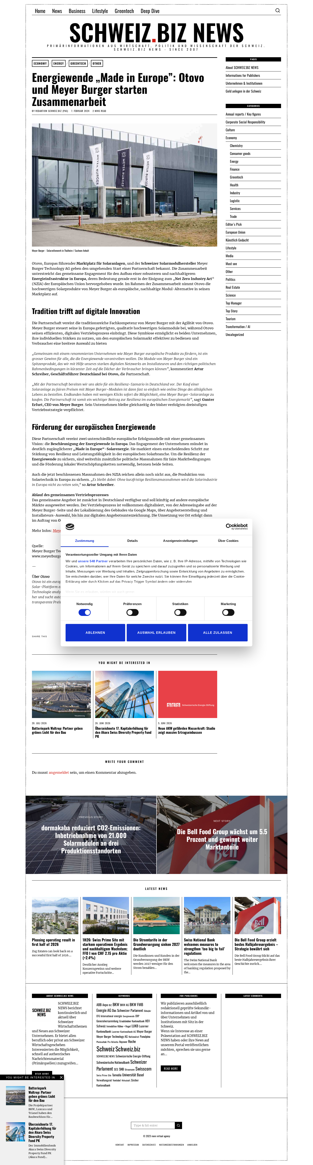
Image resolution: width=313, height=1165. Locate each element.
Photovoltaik (101, 1042)
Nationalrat (134, 1036)
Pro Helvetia (113, 1042)
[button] (178, 1125)
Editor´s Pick (234, 224)
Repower (123, 1042)
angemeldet (59, 772)
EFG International (104, 1016)
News (57, 10)
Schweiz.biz (127, 1048)
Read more (42, 1074)
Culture (230, 129)
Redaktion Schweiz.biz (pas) (52, 111)
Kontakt (120, 1144)
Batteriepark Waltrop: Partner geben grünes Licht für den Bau (57, 730)
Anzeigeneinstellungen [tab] (180, 541)
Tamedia (116, 1074)
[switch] (132, 612)
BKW (116, 1004)
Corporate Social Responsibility (245, 121)
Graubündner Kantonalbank (131, 1021)
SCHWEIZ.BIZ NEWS (105, 1056)
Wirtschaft (126, 1080)
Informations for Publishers (243, 75)
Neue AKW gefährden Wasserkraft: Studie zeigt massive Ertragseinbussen (186, 730)
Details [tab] (132, 541)
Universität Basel (133, 1074)
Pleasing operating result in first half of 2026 (53, 942)
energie (118, 1016)
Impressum (133, 1144)
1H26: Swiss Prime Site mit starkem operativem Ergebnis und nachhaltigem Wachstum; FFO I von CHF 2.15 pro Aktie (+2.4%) (105, 948)
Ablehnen (95, 632)
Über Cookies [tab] (228, 541)
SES (116, 1069)
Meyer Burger (144, 1031)
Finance (235, 169)
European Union (235, 232)
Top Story (231, 310)
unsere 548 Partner (93, 561)
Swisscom (143, 1068)
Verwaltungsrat (104, 1080)
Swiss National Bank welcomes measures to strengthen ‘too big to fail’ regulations (204, 946)
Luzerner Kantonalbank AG (124, 1031)
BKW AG (124, 1005)
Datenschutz (149, 1144)
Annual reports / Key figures (243, 114)
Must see (231, 263)
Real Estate (233, 287)
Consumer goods (240, 153)
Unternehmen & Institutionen (244, 83)
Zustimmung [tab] (84, 541)
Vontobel (117, 1080)
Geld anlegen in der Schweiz (243, 91)
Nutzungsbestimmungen (171, 1144)
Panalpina (145, 1036)
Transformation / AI (238, 326)
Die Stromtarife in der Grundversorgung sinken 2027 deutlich (156, 944)
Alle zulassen (217, 632)
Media (229, 255)
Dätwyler (147, 1010)
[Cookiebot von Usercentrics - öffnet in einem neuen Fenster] (229, 527)
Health (234, 184)
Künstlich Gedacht (237, 240)
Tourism (230, 318)
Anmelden (192, 1144)
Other (97, 63)
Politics (230, 279)
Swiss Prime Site (103, 1075)
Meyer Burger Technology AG (112, 1036)
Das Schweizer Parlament (127, 1010)
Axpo (105, 1004)
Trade (233, 216)
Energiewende (129, 1016)
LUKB (135, 1025)
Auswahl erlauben (156, 632)
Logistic (235, 200)
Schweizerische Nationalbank (112, 1062)
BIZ (110, 1005)
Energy (58, 63)
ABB (99, 1004)
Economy (40, 63)
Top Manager (234, 303)
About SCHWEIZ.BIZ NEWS (242, 67)
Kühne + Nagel (124, 1026)
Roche (132, 1041)
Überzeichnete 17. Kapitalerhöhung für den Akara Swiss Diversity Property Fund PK (123, 732)
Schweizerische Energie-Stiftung (133, 1056)
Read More (171, 1068)
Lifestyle (100, 10)
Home (40, 10)
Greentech (124, 10)
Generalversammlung (107, 1021)
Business (77, 10)
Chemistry (236, 145)
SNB (121, 1069)
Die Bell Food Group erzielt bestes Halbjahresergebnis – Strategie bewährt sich (256, 944)
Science (231, 295)
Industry (235, 192)
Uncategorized (235, 334)
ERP (137, 1016)
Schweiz (105, 1048)
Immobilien (111, 1026)
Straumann (130, 1069)
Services (235, 208)
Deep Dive (150, 10)
